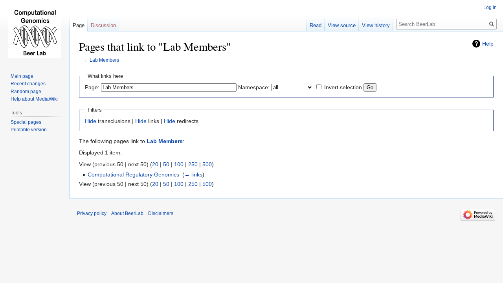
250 (193, 164)
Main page (22, 76)
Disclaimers (160, 213)
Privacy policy (91, 213)
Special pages (26, 122)
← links (193, 174)
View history (376, 25)
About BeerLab (127, 213)
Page (78, 25)
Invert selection (343, 87)
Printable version (29, 129)
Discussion (103, 25)
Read (315, 25)
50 (166, 164)
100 (179, 164)
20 (155, 164)
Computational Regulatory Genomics (133, 174)
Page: (92, 87)
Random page (26, 91)
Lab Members (104, 59)
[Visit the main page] (34, 31)
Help (488, 43)
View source (342, 25)
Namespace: (254, 87)
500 (207, 164)
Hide (90, 121)
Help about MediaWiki (34, 99)
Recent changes (28, 83)
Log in (490, 7)
